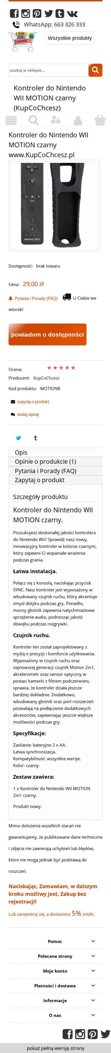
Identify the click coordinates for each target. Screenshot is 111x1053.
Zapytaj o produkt (39, 480)
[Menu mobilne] (11, 120)
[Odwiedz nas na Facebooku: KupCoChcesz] (14, 15)
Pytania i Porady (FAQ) (35, 298)
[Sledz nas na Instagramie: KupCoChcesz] (25, 15)
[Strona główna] (23, 42)
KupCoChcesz (46, 378)
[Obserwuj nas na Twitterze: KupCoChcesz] (49, 15)
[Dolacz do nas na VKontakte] (72, 15)
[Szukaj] (96, 70)
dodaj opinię (28, 414)
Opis (21, 452)
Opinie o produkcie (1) (45, 461)
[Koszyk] (100, 120)
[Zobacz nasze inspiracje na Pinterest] (37, 15)
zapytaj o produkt (33, 401)
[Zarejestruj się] (78, 120)
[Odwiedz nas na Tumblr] (60, 15)
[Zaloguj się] (55, 120)
